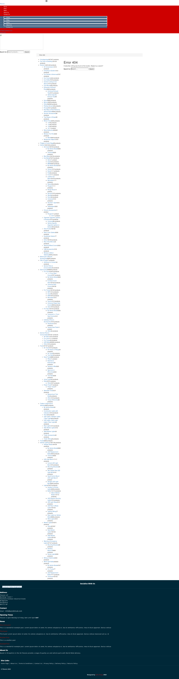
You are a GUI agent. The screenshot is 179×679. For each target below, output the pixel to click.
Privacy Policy (49, 663)
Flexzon (2, 4)
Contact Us (7, 14)
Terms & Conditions (26, 663)
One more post (5, 625)
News (5, 10)
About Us (6, 12)
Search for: (3, 52)
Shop (5, 8)
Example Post (5, 644)
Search (27, 52)
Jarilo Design (99, 674)
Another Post (4, 638)
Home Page (5, 663)
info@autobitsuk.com (13, 611)
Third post (3, 631)
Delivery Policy (60, 663)
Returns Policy (72, 663)
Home (5, 6)
